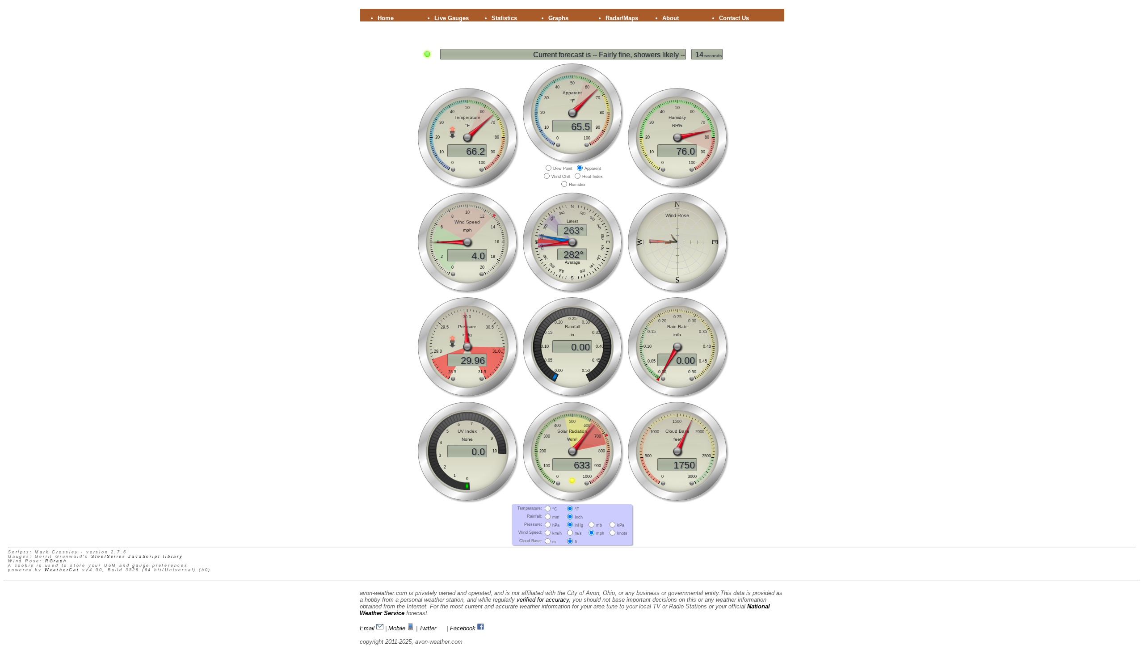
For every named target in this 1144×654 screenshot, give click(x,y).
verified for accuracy (543, 599)
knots (622, 533)
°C (554, 508)
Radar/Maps (622, 18)
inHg (579, 525)
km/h (557, 533)
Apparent (593, 168)
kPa (620, 525)
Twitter (428, 628)
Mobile (397, 628)
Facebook (463, 628)
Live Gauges (451, 18)
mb (599, 525)
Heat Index (592, 176)
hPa (555, 525)
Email (368, 628)
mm (555, 517)
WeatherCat (62, 570)
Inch (579, 517)
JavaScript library (155, 556)
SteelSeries (108, 556)
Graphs (558, 18)
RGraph (56, 561)
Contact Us (734, 18)
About (670, 18)
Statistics (504, 18)
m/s (578, 533)
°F (577, 508)
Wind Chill (560, 176)
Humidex (577, 184)
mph (600, 533)
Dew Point (562, 168)
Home (386, 18)
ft (576, 541)
